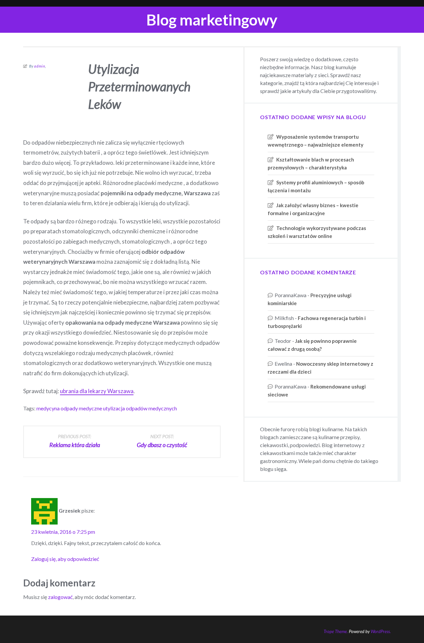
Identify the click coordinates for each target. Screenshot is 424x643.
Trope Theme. (336, 631)
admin (39, 66)
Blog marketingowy (212, 20)
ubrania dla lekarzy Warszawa (96, 391)
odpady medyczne (81, 408)
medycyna (48, 408)
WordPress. (381, 631)
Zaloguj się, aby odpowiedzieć (65, 559)
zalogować (60, 597)
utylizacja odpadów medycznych (140, 408)
